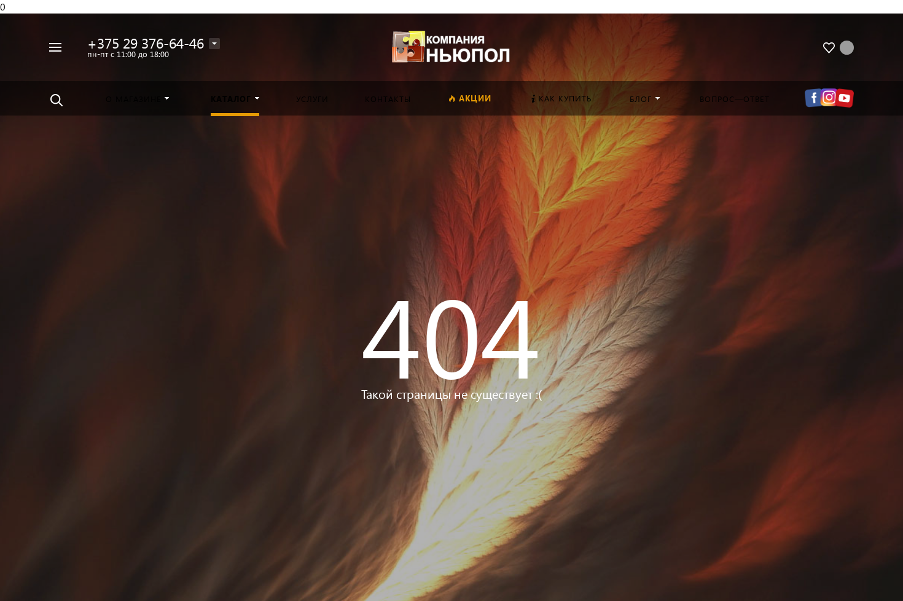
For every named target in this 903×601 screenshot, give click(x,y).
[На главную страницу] (451, 45)
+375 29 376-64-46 (145, 42)
